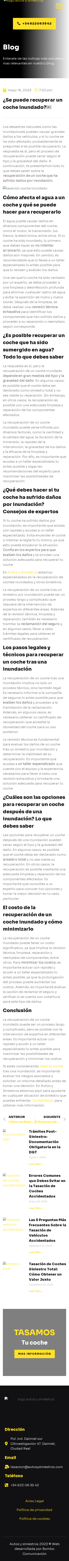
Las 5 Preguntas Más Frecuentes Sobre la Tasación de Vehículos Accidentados (47, 1230)
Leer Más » (36, 1164)
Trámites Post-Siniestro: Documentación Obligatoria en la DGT (44, 1141)
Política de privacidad (34, 1510)
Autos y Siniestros (23, 572)
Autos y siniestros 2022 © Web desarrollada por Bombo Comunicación (35, 1549)
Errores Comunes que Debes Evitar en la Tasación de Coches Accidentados (47, 1186)
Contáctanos (43, 1101)
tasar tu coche (51, 1066)
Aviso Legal (34, 1501)
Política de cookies (34, 1519)
